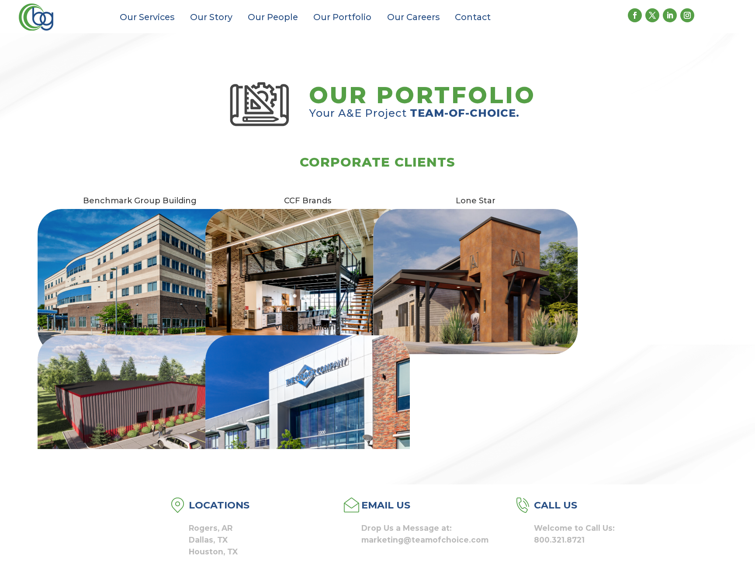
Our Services (147, 17)
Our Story (211, 17)
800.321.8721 (559, 539)
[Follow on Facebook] (635, 15)
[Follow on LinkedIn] (670, 15)
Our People (273, 17)
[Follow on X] (652, 15)
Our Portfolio (342, 17)
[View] (140, 282)
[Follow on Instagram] (687, 15)
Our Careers (413, 17)
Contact (473, 17)
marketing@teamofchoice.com (424, 539)
